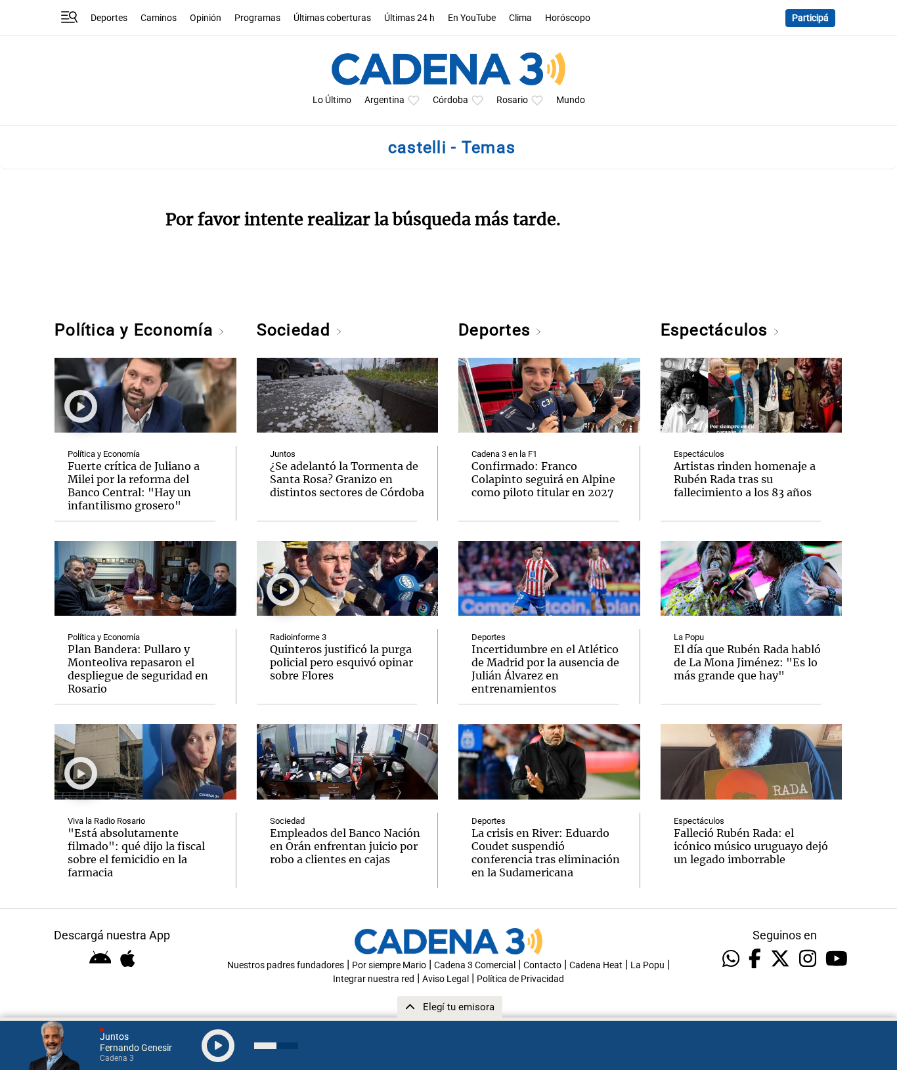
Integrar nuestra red (373, 979)
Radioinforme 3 (298, 637)
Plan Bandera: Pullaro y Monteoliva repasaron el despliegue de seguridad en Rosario (138, 669)
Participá (810, 18)
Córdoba (450, 100)
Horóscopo (567, 18)
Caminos (159, 18)
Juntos (282, 454)
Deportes (109, 18)
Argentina (384, 100)
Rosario (512, 100)
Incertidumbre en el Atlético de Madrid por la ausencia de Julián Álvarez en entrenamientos (545, 669)
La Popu (689, 637)
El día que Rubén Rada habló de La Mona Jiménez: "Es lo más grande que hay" (747, 662)
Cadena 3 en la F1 (504, 454)
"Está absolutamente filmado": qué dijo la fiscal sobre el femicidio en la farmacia (136, 852)
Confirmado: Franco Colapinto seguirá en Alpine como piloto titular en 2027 (543, 479)
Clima (520, 18)
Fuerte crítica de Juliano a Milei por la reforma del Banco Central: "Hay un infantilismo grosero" (134, 486)
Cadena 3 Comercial (474, 965)
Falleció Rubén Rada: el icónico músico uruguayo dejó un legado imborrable (751, 846)
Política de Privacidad (520, 979)
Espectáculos (717, 329)
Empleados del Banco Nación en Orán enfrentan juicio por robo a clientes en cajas (345, 846)
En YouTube (472, 18)
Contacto (542, 965)
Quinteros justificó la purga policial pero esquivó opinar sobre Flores (341, 662)
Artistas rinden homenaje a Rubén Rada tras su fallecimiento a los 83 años (745, 479)
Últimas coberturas (332, 18)
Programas (257, 18)
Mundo (570, 100)
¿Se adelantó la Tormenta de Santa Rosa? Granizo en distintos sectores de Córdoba (347, 479)
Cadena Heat (596, 965)
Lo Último (332, 100)
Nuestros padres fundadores (285, 965)
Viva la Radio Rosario (106, 821)
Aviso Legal (445, 979)
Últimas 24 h (409, 18)
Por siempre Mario (389, 965)
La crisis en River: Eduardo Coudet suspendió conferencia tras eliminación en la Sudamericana (545, 852)
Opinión (205, 18)
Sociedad (296, 329)
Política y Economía (136, 329)
